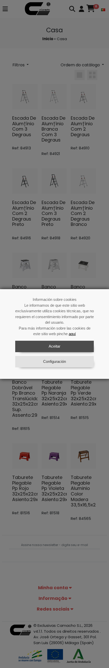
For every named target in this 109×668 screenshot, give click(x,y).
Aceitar (54, 346)
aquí (72, 334)
